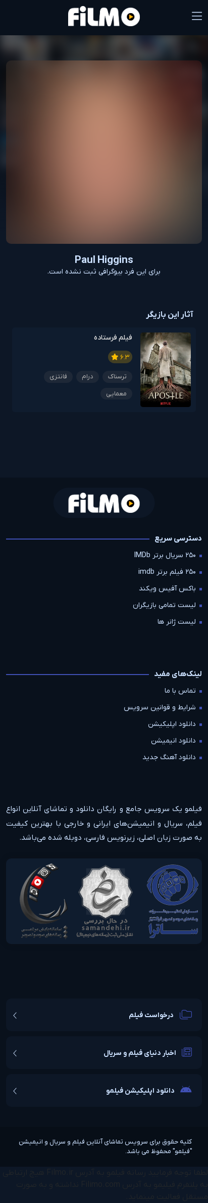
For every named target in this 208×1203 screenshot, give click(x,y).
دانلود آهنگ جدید (169, 757)
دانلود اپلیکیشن (172, 724)
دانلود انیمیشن (173, 741)
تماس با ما (180, 691)
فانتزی (58, 376)
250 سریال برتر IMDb (165, 555)
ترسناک (117, 376)
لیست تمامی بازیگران (164, 605)
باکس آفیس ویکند (167, 588)
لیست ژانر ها (177, 622)
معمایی (116, 393)
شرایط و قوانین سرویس (160, 707)
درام (87, 376)
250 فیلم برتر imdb (167, 572)
